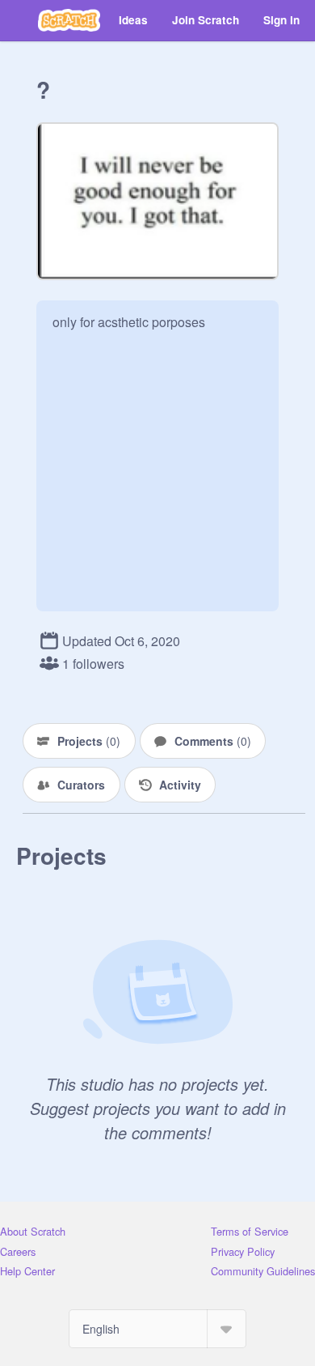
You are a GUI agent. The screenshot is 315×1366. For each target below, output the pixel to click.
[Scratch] (69, 20)
